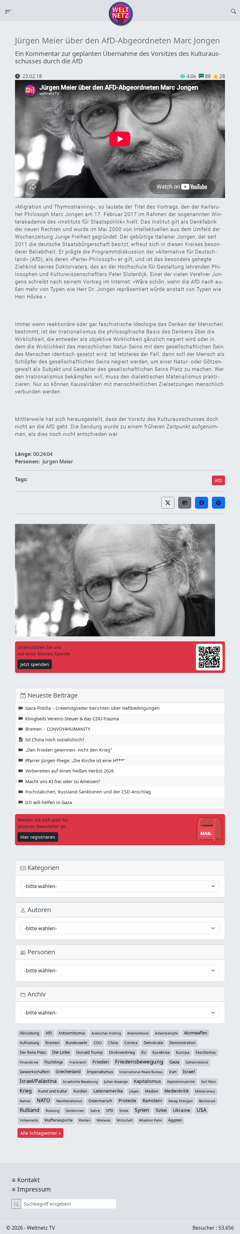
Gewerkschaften (34, 1071)
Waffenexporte (58, 1120)
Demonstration (182, 1042)
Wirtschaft (125, 1120)
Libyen (134, 1091)
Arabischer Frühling (106, 1033)
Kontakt (28, 1180)
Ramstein (152, 1100)
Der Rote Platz (33, 1052)
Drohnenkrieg (122, 1052)
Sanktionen (75, 1110)
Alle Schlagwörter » (40, 1133)
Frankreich (77, 1062)
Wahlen (84, 1120)
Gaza (174, 1062)
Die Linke (61, 1052)
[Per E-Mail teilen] (184, 503)
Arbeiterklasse (138, 1033)
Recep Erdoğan (180, 1100)
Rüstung (52, 1110)
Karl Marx (208, 1081)
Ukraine (181, 1110)
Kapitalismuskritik (181, 1081)
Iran (173, 1071)
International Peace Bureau (141, 1072)
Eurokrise (161, 1052)
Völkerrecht (29, 1120)
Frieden (100, 1062)
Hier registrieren (37, 837)
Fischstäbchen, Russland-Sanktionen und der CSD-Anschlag (88, 792)
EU (143, 1052)
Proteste (127, 1100)
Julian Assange (116, 1081)
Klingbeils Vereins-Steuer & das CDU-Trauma (72, 719)
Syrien (142, 1110)
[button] (167, 503)
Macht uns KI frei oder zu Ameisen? (62, 781)
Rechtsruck (207, 1101)
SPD (109, 1110)
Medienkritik (176, 1091)
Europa (182, 1052)
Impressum (34, 1189)
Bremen (52, 1042)
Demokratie (153, 1042)
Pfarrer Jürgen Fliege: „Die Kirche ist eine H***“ (75, 760)
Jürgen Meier (57, 461)
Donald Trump (89, 1052)
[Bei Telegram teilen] (218, 503)
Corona (131, 1042)
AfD (218, 480)
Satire (95, 1110)
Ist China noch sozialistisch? (54, 740)
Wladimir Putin (150, 1120)
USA (201, 1110)
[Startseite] (120, 13)
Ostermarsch (100, 1100)
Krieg (26, 1090)
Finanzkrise (29, 1062)
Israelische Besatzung (80, 1081)
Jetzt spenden (34, 664)
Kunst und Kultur (52, 1091)
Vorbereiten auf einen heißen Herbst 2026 (69, 771)
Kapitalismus (147, 1081)
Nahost (25, 1101)
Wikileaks (104, 1120)
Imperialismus (100, 1071)
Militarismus (205, 1091)
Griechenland (68, 1071)
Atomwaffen (195, 1033)
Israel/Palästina (38, 1081)
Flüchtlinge (53, 1061)
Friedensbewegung (139, 1061)
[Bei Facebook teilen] (201, 503)
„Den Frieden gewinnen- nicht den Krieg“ (68, 750)
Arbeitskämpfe (166, 1033)
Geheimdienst (197, 1062)
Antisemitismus (71, 1032)
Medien (151, 1091)
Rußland (29, 1110)
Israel (189, 1071)
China (113, 1042)
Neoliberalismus (69, 1100)
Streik (123, 1110)
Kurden (80, 1091)
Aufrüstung (29, 1042)
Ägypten (175, 1120)
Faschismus (206, 1052)
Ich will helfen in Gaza (48, 802)
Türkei (161, 1110)
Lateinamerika (108, 1091)
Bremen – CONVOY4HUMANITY (57, 729)
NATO (43, 1100)
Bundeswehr (77, 1042)
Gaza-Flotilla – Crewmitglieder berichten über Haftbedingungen (92, 708)
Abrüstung (29, 1033)
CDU (98, 1042)
